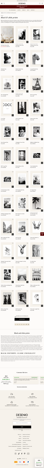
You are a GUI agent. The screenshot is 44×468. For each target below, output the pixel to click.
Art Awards (19, 448)
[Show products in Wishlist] (39, 3)
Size (28, 10)
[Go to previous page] (16, 324)
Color (18, 10)
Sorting (32, 10)
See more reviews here (22, 386)
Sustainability (18, 442)
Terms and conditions (27, 440)
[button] (39, 463)
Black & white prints (12, 12)
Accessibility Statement (16, 444)
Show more (22, 319)
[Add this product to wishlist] (13, 27)
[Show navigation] (1, 3)
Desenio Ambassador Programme (15, 446)
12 (26, 324)
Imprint (20, 438)
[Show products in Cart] (42, 3)
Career (20, 440)
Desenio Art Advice (26, 434)
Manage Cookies (26, 448)
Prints (6, 12)
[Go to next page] (28, 324)
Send (22, 426)
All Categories (12, 10)
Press (20, 436)
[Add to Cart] (13, 42)
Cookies (24, 442)
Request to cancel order (27, 446)
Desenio (25, 464)
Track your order (26, 438)
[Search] (4, 3)
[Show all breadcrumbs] (2, 12)
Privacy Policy (20, 429)
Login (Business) (18, 450)
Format (23, 10)
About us (19, 434)
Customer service (26, 436)
